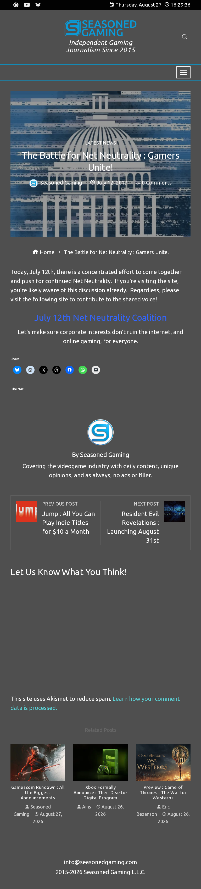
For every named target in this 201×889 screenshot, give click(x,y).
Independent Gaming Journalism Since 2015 (100, 46)
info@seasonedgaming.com (100, 862)
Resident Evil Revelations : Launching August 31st (133, 522)
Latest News (100, 143)
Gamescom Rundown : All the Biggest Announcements (38, 792)
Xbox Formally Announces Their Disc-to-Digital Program (100, 792)
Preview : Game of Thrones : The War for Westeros (163, 792)
